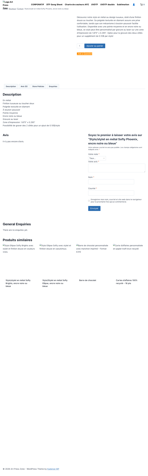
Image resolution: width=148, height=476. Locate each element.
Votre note (94, 154)
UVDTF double (107, 4)
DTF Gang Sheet (54, 4)
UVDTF (94, 4)
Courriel (92, 188)
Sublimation (123, 4)
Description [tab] (11, 86)
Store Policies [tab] (38, 86)
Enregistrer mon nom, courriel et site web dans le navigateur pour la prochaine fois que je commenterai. (116, 200)
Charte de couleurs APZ (77, 4)
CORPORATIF (37, 4)
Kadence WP (53, 469)
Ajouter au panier (94, 46)
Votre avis (93, 161)
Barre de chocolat (87, 280)
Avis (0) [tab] (24, 86)
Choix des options (88, 288)
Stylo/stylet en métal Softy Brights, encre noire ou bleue (18, 283)
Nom (91, 177)
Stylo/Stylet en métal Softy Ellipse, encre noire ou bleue (55, 283)
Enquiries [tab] (53, 86)
